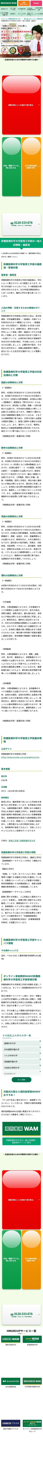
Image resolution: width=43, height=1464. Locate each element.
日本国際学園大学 (11, 1049)
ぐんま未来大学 (11, 1055)
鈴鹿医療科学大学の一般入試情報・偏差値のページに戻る (21, 1141)
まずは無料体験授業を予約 (31, 166)
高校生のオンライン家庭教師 (33, 19)
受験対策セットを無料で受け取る (20, 105)
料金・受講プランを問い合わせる (11, 166)
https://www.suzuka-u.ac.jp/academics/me (20, 757)
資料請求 (36, 3)
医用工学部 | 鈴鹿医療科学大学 (22, 840)
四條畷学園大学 (11, 1061)
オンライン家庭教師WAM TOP (11, 19)
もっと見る (21, 1080)
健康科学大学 (10, 1043)
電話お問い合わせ (24, 3)
